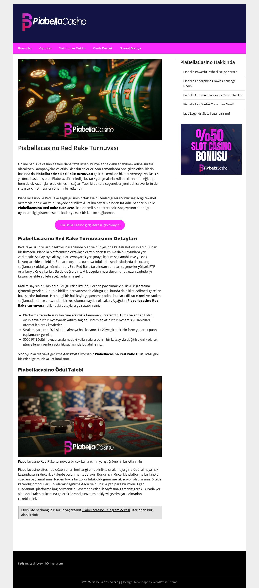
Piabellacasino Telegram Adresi (106, 510)
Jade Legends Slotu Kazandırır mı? (206, 113)
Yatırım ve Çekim (72, 48)
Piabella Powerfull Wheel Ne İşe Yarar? (210, 72)
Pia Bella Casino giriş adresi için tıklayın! (89, 225)
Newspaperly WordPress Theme (155, 582)
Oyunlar (45, 48)
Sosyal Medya (130, 48)
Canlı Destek (103, 48)
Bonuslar (25, 48)
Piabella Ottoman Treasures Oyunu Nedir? (212, 95)
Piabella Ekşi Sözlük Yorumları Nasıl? (208, 104)
